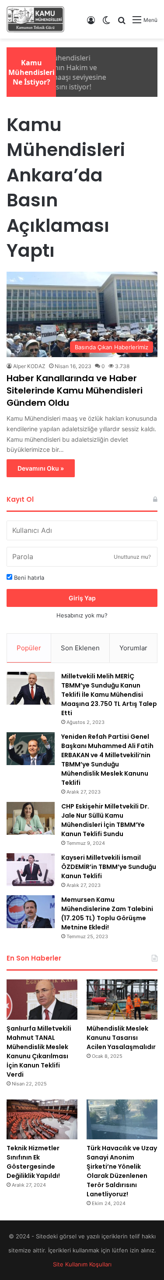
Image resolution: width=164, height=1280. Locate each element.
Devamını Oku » (40, 468)
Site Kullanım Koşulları (82, 1264)
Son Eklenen (80, 648)
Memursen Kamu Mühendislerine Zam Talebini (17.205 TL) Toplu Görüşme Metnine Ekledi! (107, 913)
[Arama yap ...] (121, 23)
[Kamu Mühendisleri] (35, 19)
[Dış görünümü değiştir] (106, 23)
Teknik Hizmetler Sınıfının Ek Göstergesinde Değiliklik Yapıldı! (33, 1162)
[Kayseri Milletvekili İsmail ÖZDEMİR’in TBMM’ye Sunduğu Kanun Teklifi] (31, 869)
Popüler (29, 648)
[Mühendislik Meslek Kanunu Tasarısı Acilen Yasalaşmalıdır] (122, 999)
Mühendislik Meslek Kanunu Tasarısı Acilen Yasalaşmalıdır (121, 1037)
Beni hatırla (28, 577)
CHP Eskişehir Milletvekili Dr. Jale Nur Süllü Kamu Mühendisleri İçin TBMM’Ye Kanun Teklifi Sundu (105, 820)
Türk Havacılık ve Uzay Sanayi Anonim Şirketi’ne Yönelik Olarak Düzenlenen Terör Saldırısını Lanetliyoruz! (122, 1171)
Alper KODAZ (29, 366)
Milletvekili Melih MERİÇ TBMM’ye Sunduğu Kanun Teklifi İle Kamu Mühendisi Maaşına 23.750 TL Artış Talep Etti (109, 694)
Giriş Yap (82, 598)
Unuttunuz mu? (132, 556)
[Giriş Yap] (91, 23)
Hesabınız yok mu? (82, 615)
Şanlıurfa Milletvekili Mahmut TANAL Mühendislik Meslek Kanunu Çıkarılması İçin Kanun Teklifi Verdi (39, 1051)
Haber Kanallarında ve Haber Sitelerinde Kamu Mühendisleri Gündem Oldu (75, 390)
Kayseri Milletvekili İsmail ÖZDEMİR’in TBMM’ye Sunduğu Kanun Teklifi (108, 866)
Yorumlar (133, 648)
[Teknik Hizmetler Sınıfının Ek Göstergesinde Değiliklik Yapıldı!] (42, 1119)
